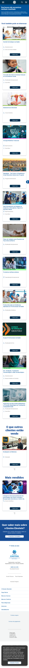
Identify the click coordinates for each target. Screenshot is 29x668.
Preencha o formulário (14, 536)
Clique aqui (12, 632)
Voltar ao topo (15, 545)
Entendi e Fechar (14, 662)
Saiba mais (15, 54)
